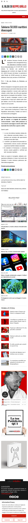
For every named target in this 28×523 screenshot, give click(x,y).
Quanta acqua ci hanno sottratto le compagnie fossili (18, 312)
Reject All (20, 520)
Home (2, 22)
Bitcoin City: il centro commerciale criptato (13, 251)
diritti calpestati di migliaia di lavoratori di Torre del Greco (14, 65)
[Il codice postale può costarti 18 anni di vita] (5, 346)
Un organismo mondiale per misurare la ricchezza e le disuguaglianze (18, 362)
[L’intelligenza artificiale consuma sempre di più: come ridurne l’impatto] (5, 321)
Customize (7, 520)
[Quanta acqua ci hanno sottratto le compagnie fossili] (5, 313)
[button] (2, 1)
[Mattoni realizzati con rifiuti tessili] (5, 338)
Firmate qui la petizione (8, 166)
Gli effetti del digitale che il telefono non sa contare (17, 353)
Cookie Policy (22, 512)
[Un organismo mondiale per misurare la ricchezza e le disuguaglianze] (5, 362)
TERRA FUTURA (8, 22)
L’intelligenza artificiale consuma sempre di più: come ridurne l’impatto (18, 321)
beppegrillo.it (4, 33)
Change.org (4, 71)
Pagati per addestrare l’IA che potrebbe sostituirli (18, 328)
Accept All (14, 515)
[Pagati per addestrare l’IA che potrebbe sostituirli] (5, 329)
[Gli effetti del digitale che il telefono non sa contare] (5, 354)
